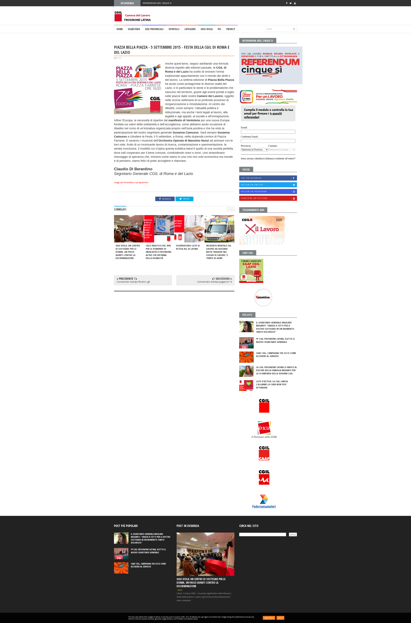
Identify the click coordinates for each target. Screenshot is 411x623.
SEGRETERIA (134, 29)
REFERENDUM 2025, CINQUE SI (157, 3)
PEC (219, 29)
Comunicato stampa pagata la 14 (214, 281)
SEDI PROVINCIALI (154, 29)
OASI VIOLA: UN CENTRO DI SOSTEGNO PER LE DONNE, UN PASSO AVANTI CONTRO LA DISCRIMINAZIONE (201, 582)
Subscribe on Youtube (254, 198)
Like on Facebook (251, 178)
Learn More (269, 618)
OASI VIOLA (207, 29)
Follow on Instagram (254, 191)
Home (120, 29)
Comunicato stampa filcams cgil (133, 281)
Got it (280, 618)
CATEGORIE (190, 29)
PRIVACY (230, 29)
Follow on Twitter (252, 185)
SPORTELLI (174, 29)
